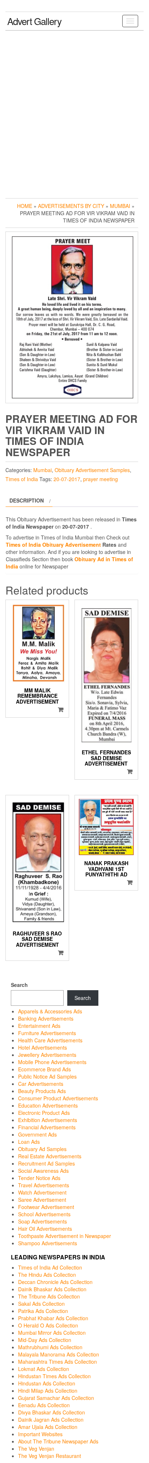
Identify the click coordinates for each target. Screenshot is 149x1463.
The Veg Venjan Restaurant (49, 1455)
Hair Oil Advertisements (45, 1228)
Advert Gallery (34, 21)
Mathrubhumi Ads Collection (50, 1347)
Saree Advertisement (42, 1199)
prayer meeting (100, 479)
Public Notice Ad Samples (47, 1076)
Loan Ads (29, 1141)
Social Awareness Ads (43, 1170)
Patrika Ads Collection (43, 1310)
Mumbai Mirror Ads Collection (52, 1332)
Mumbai (120, 205)
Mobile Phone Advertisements (52, 1062)
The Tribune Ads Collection (49, 1296)
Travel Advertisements (43, 1185)
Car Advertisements (40, 1083)
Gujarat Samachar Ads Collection (56, 1397)
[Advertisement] (74, 112)
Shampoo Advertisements (47, 1243)
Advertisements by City (71, 205)
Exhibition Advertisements (47, 1120)
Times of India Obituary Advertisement (53, 544)
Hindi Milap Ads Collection (47, 1390)
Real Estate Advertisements (49, 1156)
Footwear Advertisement (46, 1206)
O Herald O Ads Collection (48, 1325)
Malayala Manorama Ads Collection (58, 1354)
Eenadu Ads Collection (44, 1405)
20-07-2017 (67, 479)
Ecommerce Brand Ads (44, 1069)
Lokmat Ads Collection (43, 1368)
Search (19, 984)
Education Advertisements (48, 1105)
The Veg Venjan (36, 1448)
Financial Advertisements (47, 1127)
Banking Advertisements (45, 1018)
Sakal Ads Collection (41, 1303)
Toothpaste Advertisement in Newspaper (64, 1235)
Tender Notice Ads (39, 1177)
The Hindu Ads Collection (47, 1274)
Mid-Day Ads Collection (44, 1339)
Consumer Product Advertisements (58, 1098)
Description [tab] (26, 500)
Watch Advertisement (42, 1192)
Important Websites (40, 1434)
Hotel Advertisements (42, 1047)
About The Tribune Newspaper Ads (58, 1441)
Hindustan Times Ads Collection (54, 1376)
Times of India (21, 479)
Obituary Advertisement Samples (92, 470)
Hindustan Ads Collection (46, 1383)
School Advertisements (44, 1214)
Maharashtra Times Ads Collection (57, 1361)
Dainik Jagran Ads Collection (51, 1419)
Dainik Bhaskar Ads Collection (52, 1289)
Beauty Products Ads (42, 1091)
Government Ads (37, 1134)
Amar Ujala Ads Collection (47, 1426)
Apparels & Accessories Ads (50, 1011)
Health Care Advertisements (50, 1040)
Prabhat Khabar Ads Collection (53, 1318)
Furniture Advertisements (47, 1033)
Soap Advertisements (42, 1221)
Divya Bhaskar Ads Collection (51, 1412)
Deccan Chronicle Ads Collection (55, 1281)
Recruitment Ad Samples (46, 1163)
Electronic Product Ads (44, 1112)
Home (24, 205)
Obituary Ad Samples (42, 1149)
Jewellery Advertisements (47, 1054)
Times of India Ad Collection (50, 1267)
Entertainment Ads (39, 1025)
